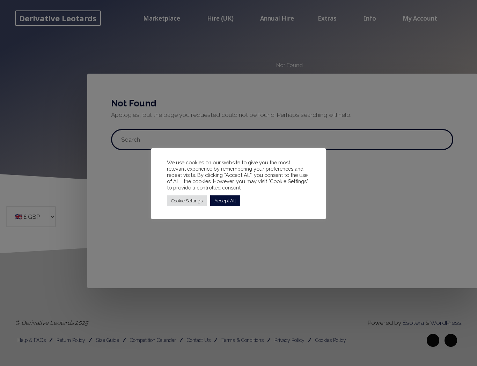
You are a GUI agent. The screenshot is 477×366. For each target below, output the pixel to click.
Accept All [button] (225, 200)
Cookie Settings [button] (187, 200)
